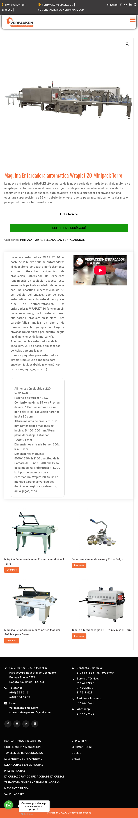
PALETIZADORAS (14, 771)
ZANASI (76, 759)
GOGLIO (76, 753)
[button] (127, 44)
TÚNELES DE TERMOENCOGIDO (23, 753)
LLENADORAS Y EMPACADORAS (23, 765)
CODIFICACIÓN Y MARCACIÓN (22, 747)
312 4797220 (85, 683)
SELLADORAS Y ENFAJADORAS (64, 240)
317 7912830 (85, 688)
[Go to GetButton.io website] (27, 814)
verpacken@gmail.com (23, 708)
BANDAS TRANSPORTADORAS (22, 741)
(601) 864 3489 (19, 697)
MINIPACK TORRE (31, 240)
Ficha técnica (69, 214)
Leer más (12, 569)
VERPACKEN (79, 741)
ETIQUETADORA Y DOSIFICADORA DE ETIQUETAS (34, 777)
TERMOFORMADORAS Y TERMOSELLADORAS (32, 782)
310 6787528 (85, 673)
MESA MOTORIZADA (16, 788)
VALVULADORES (14, 794)
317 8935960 (105, 673)
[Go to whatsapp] (8, 804)
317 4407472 (85, 703)
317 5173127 (84, 693)
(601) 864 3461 (19, 693)
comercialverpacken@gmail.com (30, 712)
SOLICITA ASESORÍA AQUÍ (69, 228)
